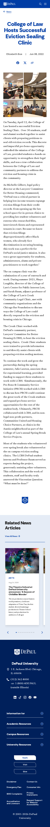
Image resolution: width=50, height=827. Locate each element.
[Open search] (40, 4)
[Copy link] (32, 62)
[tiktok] (20, 697)
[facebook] (30, 697)
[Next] (42, 632)
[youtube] (35, 697)
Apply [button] (25, 757)
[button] (12, 536)
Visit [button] (25, 764)
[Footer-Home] (25, 652)
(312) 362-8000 (20, 679)
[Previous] (7, 632)
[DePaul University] (13, 4)
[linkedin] (15, 697)
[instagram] (25, 697)
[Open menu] (45, 4)
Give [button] (25, 771)
